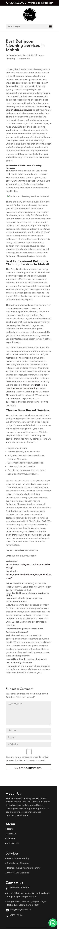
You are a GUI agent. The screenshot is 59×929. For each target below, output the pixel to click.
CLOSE (53, 434)
